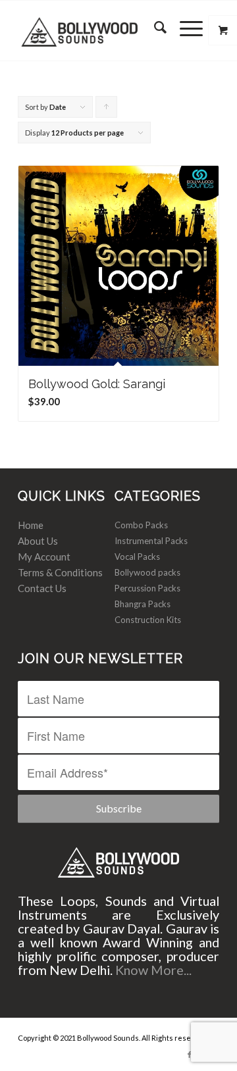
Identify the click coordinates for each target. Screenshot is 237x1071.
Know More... (153, 970)
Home (30, 525)
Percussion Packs (147, 588)
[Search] (154, 27)
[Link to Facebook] (189, 1054)
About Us (38, 541)
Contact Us (42, 588)
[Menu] (185, 27)
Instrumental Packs (151, 541)
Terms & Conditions (60, 572)
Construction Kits (148, 619)
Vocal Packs (137, 556)
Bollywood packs (147, 572)
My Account (44, 556)
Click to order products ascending (106, 110)
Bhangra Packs (143, 604)
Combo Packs (141, 525)
